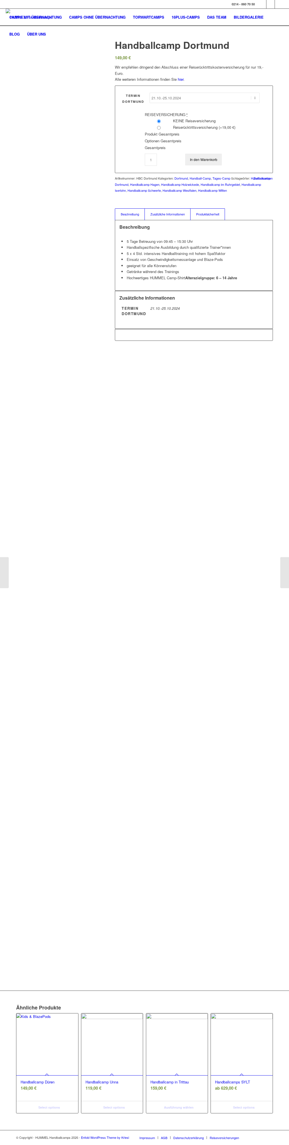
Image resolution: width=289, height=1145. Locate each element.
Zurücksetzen (263, 178)
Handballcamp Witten (212, 190)
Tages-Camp (221, 178)
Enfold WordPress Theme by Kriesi (105, 1137)
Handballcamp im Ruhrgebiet (220, 184)
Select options (49, 1107)
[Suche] (55, 34)
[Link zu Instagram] (270, 4)
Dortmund (181, 178)
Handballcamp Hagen (144, 184)
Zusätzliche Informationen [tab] (167, 214)
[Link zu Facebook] (262, 4)
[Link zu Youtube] (279, 4)
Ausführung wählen (178, 1107)
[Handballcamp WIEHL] (284, 572)
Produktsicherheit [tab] (207, 214)
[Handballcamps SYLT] (4, 572)
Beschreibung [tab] (130, 214)
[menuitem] (35, 17)
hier (180, 79)
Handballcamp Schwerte (144, 190)
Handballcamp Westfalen (179, 190)
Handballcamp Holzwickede (180, 184)
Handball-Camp (200, 178)
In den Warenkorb (203, 159)
